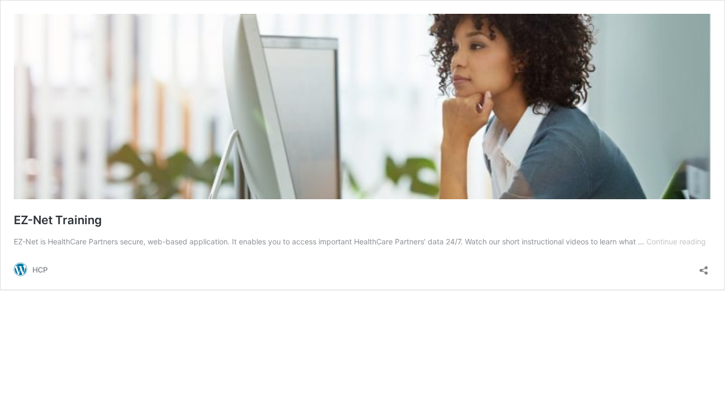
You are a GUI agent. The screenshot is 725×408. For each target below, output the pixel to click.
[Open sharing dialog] (703, 267)
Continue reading (676, 241)
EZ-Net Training (58, 220)
